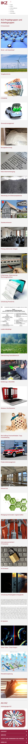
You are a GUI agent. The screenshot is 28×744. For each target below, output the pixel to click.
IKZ (4, 3)
